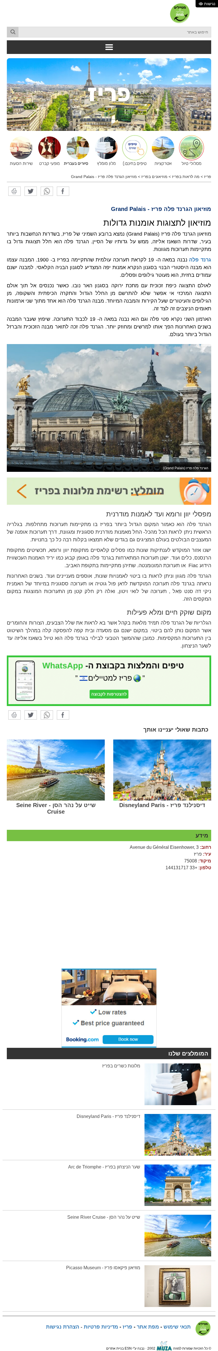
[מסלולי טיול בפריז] (190, 150)
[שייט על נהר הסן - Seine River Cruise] (56, 770)
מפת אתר (148, 1327)
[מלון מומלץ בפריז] (105, 150)
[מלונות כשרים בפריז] (177, 1084)
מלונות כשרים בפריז (121, 1065)
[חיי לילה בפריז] (48, 150)
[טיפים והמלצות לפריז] (133, 150)
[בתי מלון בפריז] (109, 491)
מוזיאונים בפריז (154, 176)
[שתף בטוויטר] (30, 191)
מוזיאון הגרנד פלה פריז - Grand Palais (104, 176)
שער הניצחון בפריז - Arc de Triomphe (104, 1166)
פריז (207, 176)
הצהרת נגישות (62, 1327)
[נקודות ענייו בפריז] (161, 150)
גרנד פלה (200, 260)
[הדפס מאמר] (14, 191)
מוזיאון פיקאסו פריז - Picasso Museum (103, 1267)
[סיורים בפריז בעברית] (76, 150)
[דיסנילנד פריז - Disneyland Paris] (162, 770)
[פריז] (109, 94)
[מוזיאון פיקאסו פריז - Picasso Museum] (177, 1286)
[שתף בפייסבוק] (63, 191)
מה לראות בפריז (186, 176)
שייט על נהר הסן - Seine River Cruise (56, 808)
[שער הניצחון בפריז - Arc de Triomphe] (177, 1185)
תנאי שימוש (177, 1327)
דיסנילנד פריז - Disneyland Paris (162, 805)
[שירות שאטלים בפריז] (19, 150)
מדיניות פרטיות (101, 1327)
